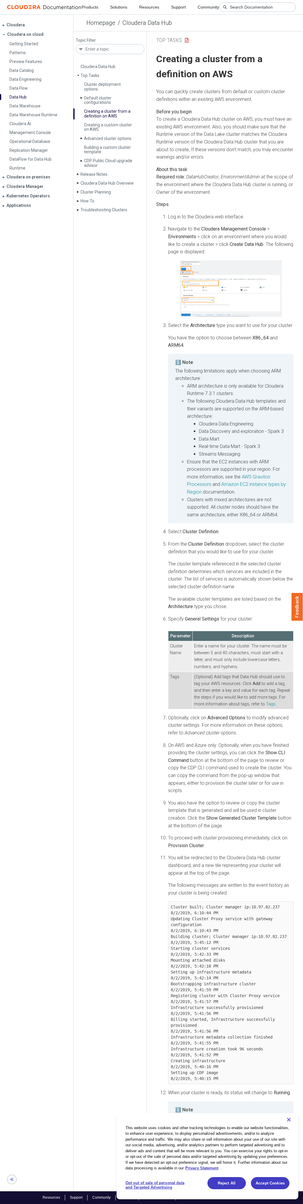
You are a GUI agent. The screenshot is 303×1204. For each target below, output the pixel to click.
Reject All (227, 1183)
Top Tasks (89, 75)
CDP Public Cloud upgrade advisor (108, 162)
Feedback (297, 607)
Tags (270, 704)
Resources (149, 7)
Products (90, 7)
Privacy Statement (201, 1168)
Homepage (100, 22)
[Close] (288, 1119)
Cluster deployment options (102, 86)
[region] (207, 1156)
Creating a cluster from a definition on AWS (107, 113)
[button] (231, 288)
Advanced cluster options (107, 138)
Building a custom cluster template (107, 149)
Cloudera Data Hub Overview (107, 183)
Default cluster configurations (98, 100)
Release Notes (93, 174)
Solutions (118, 7)
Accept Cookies (270, 1183)
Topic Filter (86, 40)
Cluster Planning (95, 192)
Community (208, 7)
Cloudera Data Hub (147, 22)
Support (178, 7)
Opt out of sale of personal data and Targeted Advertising (154, 1185)
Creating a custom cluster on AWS (108, 127)
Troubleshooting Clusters (103, 209)
